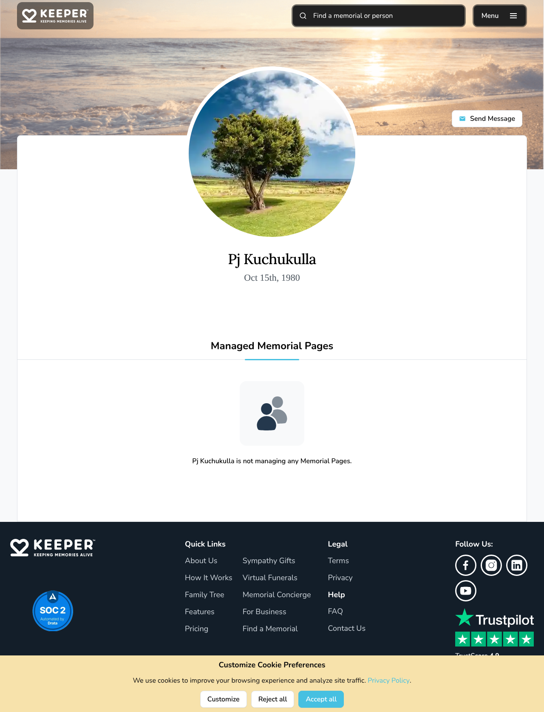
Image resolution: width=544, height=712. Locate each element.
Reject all (272, 699)
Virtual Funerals (270, 578)
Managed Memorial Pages (272, 346)
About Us (201, 561)
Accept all (321, 699)
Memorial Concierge (277, 595)
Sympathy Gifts (269, 561)
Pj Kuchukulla (272, 259)
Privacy (340, 578)
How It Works (208, 578)
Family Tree (204, 595)
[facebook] (465, 565)
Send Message (492, 118)
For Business (264, 612)
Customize (223, 699)
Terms (338, 561)
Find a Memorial (270, 629)
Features (200, 612)
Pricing (196, 629)
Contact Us (347, 629)
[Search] (303, 16)
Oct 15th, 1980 (272, 277)
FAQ (335, 612)
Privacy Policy (389, 680)
